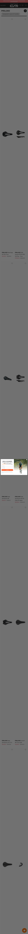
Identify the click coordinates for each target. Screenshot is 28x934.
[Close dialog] (26, 459)
